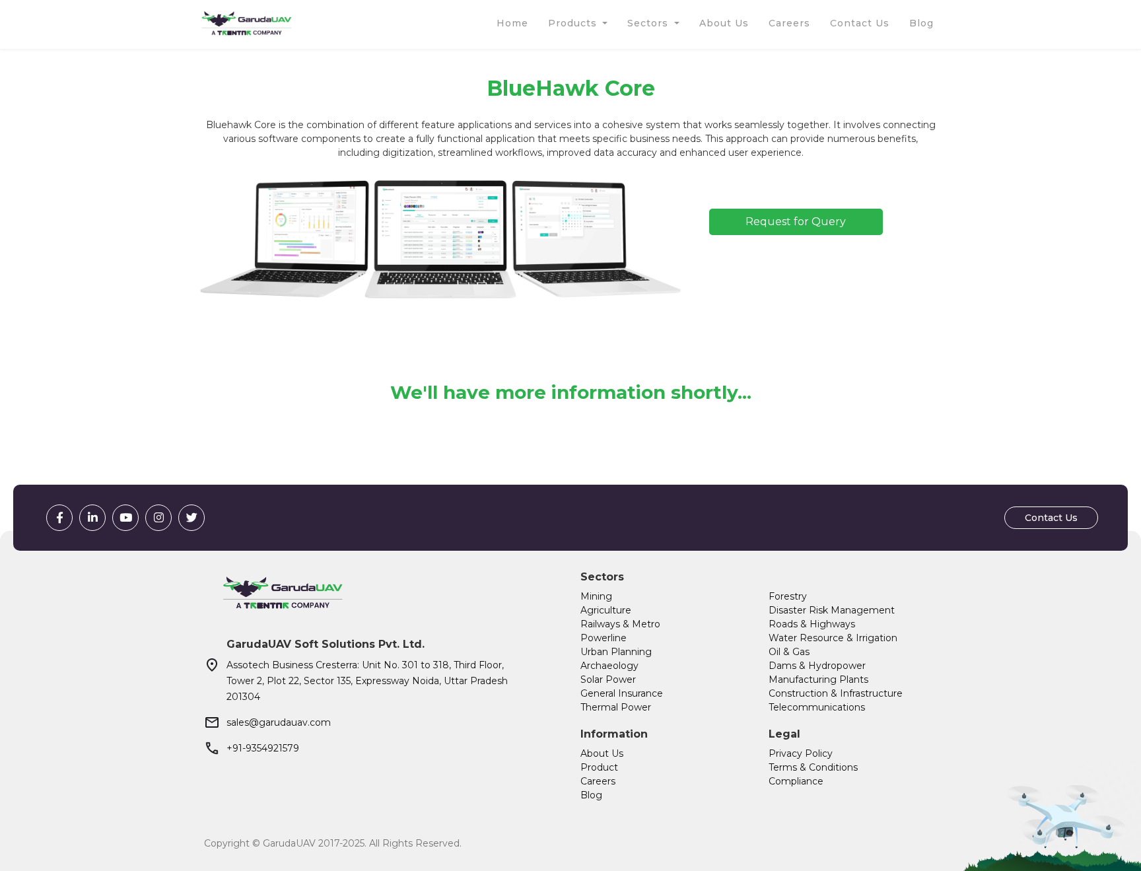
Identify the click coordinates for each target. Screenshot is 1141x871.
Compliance (796, 781)
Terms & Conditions (813, 767)
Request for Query (795, 221)
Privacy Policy (801, 753)
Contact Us (1051, 518)
